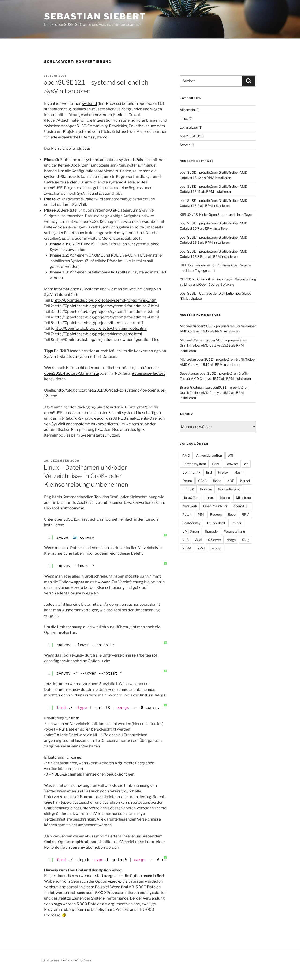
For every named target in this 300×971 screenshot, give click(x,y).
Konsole (206, 489)
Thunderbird (215, 523)
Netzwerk (189, 506)
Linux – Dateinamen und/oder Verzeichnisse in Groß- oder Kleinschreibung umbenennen (86, 476)
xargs (231, 540)
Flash (238, 472)
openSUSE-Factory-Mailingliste (71, 373)
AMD (186, 455)
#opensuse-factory (148, 373)
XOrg (245, 540)
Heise (217, 481)
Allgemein (187, 110)
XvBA (186, 548)
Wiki (198, 540)
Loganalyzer (189, 127)
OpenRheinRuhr (215, 506)
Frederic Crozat (126, 114)
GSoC (202, 481)
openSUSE (188, 136)
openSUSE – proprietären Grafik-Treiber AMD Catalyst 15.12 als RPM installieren (213, 345)
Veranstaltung (234, 531)
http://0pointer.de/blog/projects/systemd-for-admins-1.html (106, 300)
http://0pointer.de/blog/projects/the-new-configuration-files (107, 339)
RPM (245, 514)
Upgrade (211, 531)
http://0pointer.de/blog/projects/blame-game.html (98, 334)
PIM (201, 514)
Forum (187, 481)
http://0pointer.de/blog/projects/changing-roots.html (101, 328)
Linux (184, 118)
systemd (89, 103)
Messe (225, 498)
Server (185, 145)
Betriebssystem (194, 464)
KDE (230, 481)
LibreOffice (190, 498)
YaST (201, 548)
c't (246, 464)
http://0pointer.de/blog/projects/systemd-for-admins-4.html (106, 317)
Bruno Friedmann (193, 387)
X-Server (214, 540)
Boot (215, 464)
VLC (185, 540)
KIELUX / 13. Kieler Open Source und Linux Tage (216, 215)
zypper (216, 548)
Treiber (236, 523)
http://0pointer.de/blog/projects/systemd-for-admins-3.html (106, 311)
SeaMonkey (191, 523)
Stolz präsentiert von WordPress (67, 960)
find (209, 472)
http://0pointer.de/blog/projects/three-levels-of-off (98, 323)
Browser (231, 464)
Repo (232, 514)
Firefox (223, 472)
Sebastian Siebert (95, 16)
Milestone (243, 498)
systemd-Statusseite (62, 176)
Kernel (245, 481)
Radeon (216, 514)
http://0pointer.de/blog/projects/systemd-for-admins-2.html (106, 306)
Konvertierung (229, 489)
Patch (186, 514)
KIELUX (188, 489)
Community (191, 472)
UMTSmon (190, 531)
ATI (230, 455)
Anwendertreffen (209, 455)
